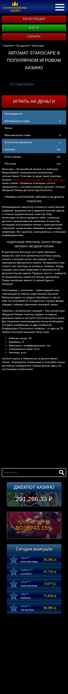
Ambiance (26, 598)
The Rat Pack (27, 610)
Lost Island (26, 574)
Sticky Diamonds (29, 586)
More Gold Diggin (29, 561)
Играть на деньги (34, 101)
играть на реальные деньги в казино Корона (38, 179)
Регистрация (34, 19)
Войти (34, 27)
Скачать (34, 36)
